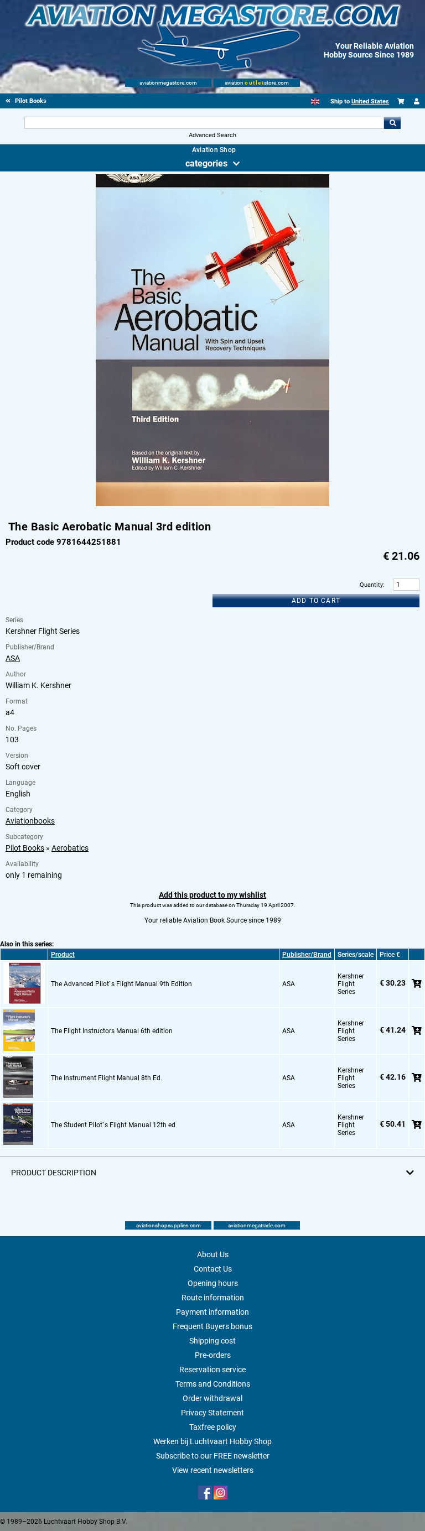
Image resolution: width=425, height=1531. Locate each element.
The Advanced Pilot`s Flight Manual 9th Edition (121, 984)
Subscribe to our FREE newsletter (212, 1455)
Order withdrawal (212, 1398)
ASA (13, 658)
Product (63, 955)
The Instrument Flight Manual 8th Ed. (106, 1078)
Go (392, 123)
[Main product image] (212, 504)
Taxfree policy (212, 1427)
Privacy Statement (212, 1412)
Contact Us (213, 1268)
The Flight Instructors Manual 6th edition (112, 1031)
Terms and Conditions (212, 1383)
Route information (213, 1297)
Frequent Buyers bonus (212, 1326)
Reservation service (212, 1369)
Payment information (212, 1312)
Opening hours (213, 1283)
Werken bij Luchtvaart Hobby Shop (212, 1441)
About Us (213, 1254)
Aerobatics (70, 847)
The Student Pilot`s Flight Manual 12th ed (113, 1125)
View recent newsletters (212, 1470)
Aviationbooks (30, 820)
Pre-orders (213, 1355)
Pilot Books (25, 847)
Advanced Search (212, 135)
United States (370, 101)
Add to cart (316, 601)
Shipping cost (212, 1340)
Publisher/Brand (306, 955)
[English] (315, 101)
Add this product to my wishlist (212, 895)
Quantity (371, 585)
